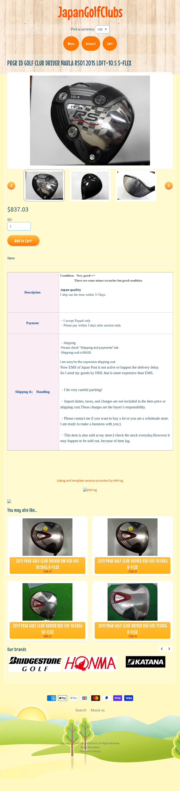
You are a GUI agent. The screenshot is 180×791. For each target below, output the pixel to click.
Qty (9, 219)
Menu (71, 43)
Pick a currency (82, 29)
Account (91, 43)
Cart (109, 43)
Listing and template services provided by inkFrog (90, 481)
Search (80, 710)
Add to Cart (23, 240)
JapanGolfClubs (90, 11)
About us (98, 710)
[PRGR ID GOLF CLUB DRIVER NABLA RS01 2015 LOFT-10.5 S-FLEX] (44, 185)
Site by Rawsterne (90, 747)
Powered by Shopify (90, 751)
